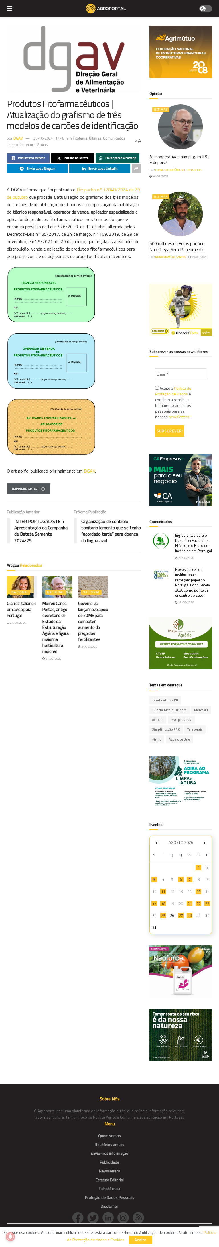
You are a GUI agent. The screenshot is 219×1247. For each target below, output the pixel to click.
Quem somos (109, 1136)
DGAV (18, 138)
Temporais (195, 729)
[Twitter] (94, 1217)
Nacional (20, 592)
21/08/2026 (17, 623)
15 (198, 891)
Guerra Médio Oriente (169, 710)
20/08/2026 (186, 558)
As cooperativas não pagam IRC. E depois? (179, 159)
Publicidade (109, 1162)
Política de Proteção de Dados (173, 391)
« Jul (157, 843)
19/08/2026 (186, 602)
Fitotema (80, 138)
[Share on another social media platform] (136, 168)
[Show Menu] (9, 8)
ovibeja (157, 719)
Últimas (95, 138)
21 (190, 903)
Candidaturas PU (165, 700)
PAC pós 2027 (181, 719)
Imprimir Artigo (26, 489)
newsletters (179, 417)
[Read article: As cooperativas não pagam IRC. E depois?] (180, 126)
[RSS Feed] (140, 1217)
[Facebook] (79, 1217)
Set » (204, 843)
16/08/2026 (160, 176)
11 (163, 891)
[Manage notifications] (10, 1236)
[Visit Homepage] (105, 8)
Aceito (141, 1240)
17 (154, 903)
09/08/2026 (199, 257)
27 (181, 915)
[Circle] (109, 1217)
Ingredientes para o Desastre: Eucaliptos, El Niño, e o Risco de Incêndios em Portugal (193, 543)
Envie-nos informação (109, 1153)
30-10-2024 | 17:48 (48, 138)
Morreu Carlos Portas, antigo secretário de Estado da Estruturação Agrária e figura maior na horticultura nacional (55, 627)
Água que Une (179, 739)
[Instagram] (125, 1217)
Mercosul (201, 710)
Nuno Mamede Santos (170, 257)
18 (163, 903)
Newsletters (109, 1171)
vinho (156, 739)
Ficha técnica (109, 1188)
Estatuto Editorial (110, 1180)
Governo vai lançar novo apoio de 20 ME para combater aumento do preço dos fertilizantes (93, 621)
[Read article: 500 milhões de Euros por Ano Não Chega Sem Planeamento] (180, 214)
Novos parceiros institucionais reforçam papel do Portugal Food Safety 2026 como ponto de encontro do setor (192, 582)
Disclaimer (109, 1206)
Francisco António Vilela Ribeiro (178, 170)
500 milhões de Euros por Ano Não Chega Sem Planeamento (177, 246)
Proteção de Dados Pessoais (109, 1197)
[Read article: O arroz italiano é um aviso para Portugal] (22, 587)
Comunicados (114, 138)
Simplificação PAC (166, 729)
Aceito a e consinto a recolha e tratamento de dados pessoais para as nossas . (173, 402)
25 (163, 915)
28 (190, 915)
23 (207, 903)
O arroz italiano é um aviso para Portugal (21, 609)
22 (198, 903)
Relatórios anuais (109, 1144)
